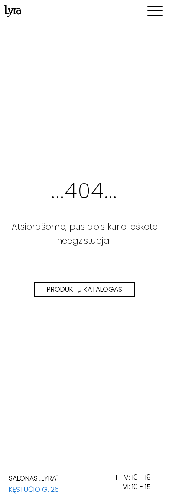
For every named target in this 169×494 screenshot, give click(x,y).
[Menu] (155, 10)
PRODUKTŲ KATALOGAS (84, 289)
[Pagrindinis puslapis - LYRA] (12, 11)
